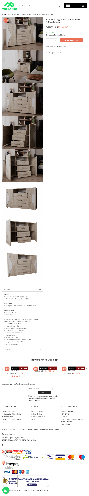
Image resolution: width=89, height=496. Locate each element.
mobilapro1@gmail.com (14, 437)
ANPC (33, 419)
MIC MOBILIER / (14, 14)
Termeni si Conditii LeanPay (11, 419)
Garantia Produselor (38, 417)
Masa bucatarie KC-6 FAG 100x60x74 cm (16, 369)
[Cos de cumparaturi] (83, 5)
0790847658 (9, 434)
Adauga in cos (71, 40)
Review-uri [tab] (8, 349)
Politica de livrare (7, 417)
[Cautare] (59, 6)
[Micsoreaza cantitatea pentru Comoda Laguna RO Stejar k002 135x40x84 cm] (48, 40)
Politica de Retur (37, 414)
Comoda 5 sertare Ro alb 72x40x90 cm (73, 369)
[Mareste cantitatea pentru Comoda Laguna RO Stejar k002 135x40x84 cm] (55, 40)
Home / (5, 14)
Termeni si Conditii (8, 411)
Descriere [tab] (7, 289)
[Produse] (68, 6)
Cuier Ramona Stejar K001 (44, 368)
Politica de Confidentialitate (11, 414)
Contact (4, 422)
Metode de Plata (37, 411)
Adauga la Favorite (54, 53)
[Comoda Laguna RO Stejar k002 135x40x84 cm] (22, 33)
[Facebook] (2, 445)
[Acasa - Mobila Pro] (9, 6)
